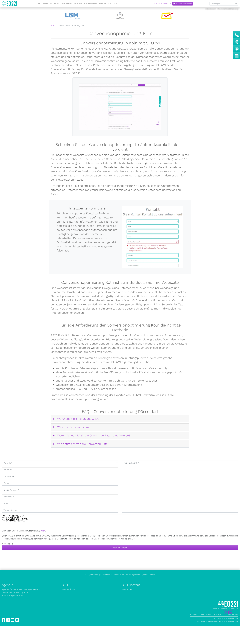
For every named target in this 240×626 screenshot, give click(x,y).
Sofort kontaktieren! (183, 4)
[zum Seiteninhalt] (228, 612)
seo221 (9, 3)
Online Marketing (66, 3)
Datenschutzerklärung (228, 9)
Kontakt (115, 3)
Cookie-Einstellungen (226, 618)
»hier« (42, 531)
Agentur (45, 3)
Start (38, 3)
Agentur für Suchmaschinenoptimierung (21, 589)
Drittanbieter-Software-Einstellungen (217, 621)
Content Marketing (90, 3)
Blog (109, 3)
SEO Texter (127, 589)
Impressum (210, 9)
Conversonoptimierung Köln (15, 592)
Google (56, 3)
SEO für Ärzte (68, 589)
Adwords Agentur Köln (12, 595)
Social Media (78, 3)
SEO (51, 3)
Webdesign (102, 3)
